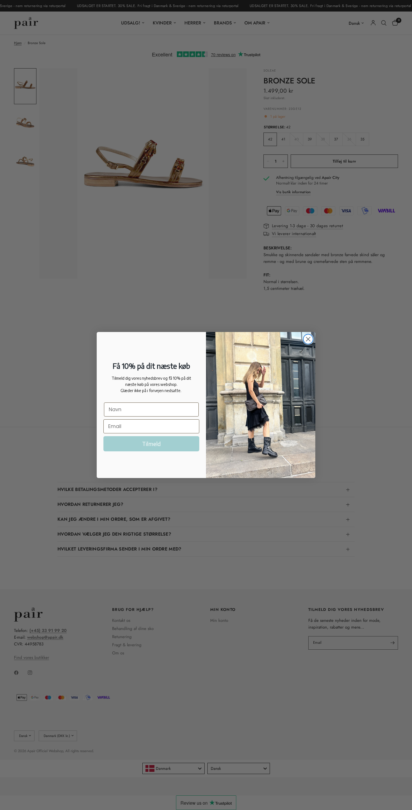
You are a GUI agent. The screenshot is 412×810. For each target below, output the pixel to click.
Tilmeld (151, 443)
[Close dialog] (308, 339)
